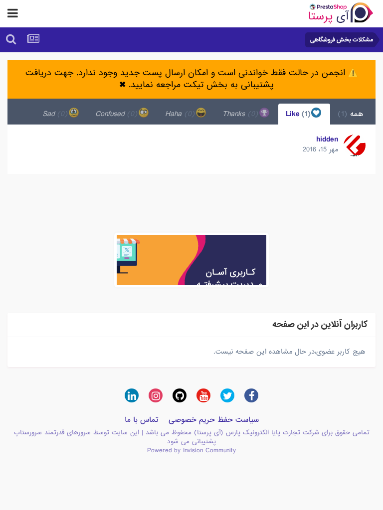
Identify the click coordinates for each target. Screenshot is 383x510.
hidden (327, 139)
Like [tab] (299, 114)
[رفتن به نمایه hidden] (355, 145)
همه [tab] (350, 114)
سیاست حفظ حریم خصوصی (214, 420)
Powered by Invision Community (191, 450)
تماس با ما (142, 420)
